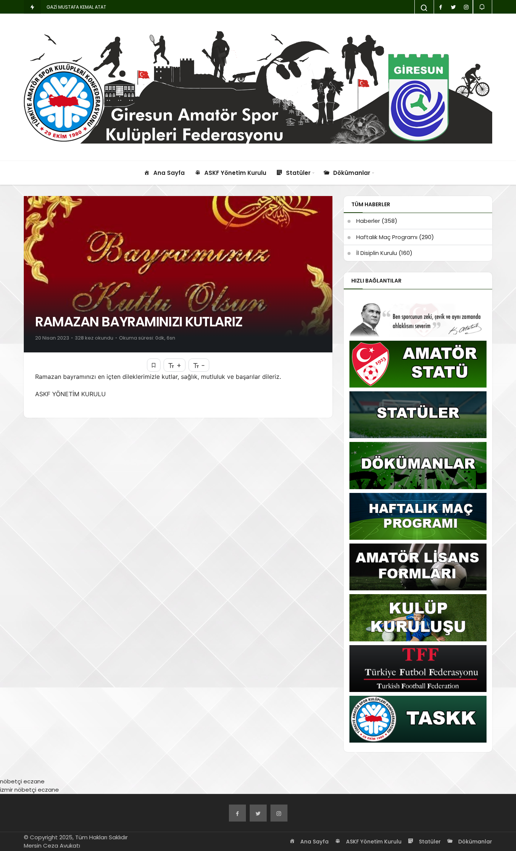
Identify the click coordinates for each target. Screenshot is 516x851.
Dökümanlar (474, 841)
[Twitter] (258, 813)
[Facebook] (237, 813)
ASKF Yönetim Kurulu (373, 841)
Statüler (429, 841)
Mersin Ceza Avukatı (52, 845)
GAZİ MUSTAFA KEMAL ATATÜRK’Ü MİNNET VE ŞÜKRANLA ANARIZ (114, 7)
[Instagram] (278, 813)
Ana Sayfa (314, 841)
